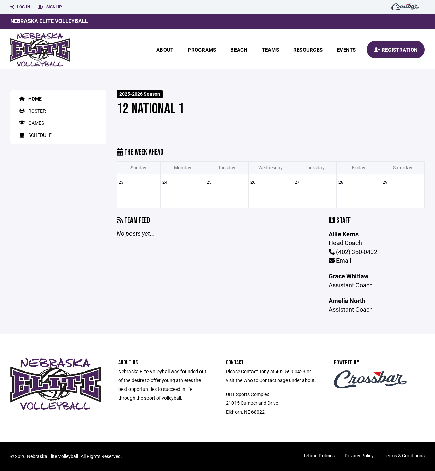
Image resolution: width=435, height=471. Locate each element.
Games (35, 123)
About (164, 49)
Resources (308, 49)
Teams (270, 49)
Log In (23, 7)
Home (34, 98)
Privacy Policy (359, 455)
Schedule (39, 135)
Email (343, 260)
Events (346, 49)
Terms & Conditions (404, 455)
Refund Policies (318, 455)
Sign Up (53, 7)
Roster (36, 111)
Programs (202, 49)
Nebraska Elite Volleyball (49, 20)
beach (238, 49)
